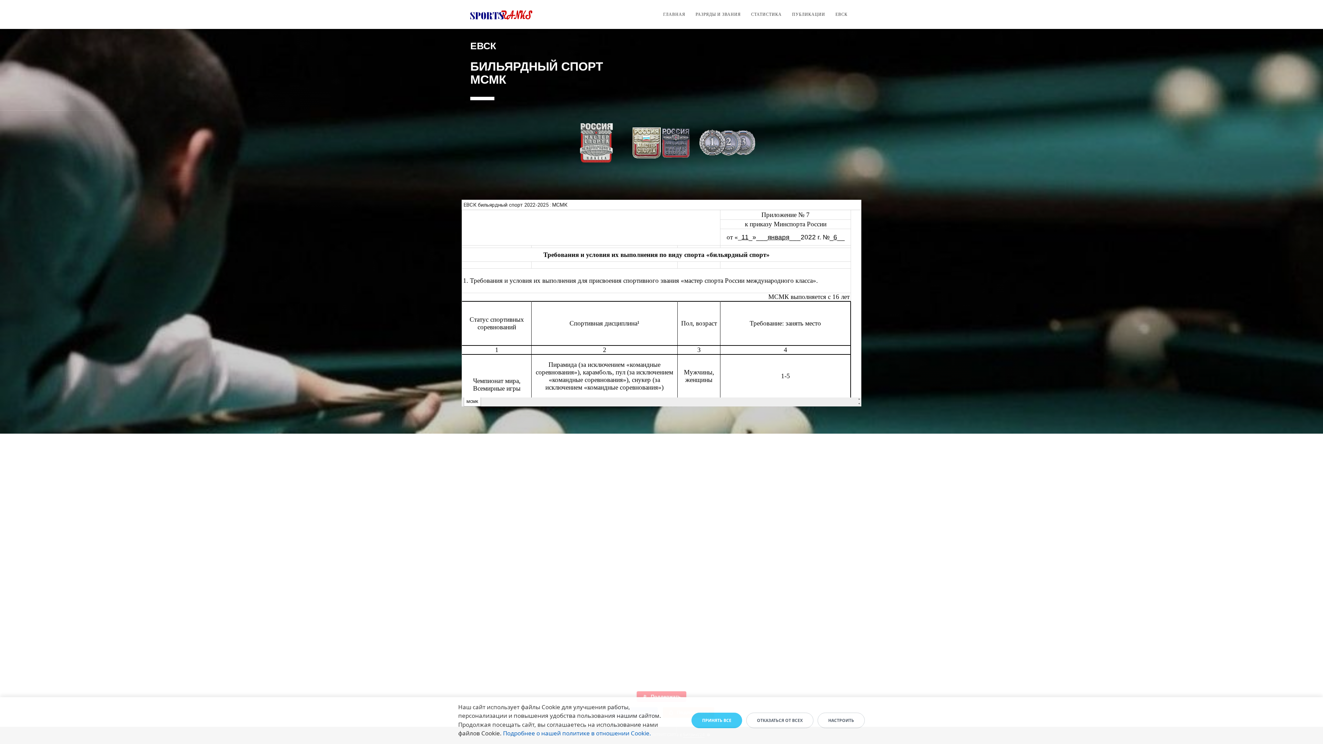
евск (841, 14)
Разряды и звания (718, 14)
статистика (766, 14)
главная (674, 14)
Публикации (808, 14)
